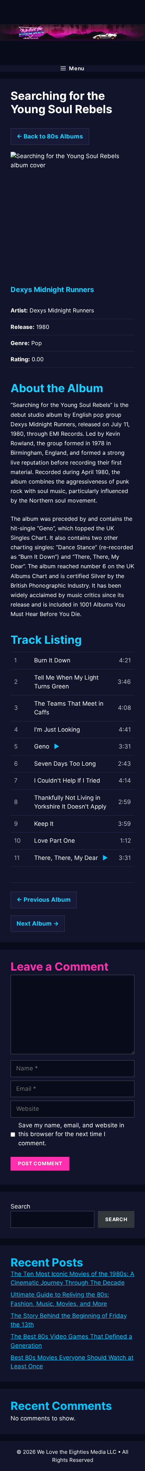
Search (20, 1206)
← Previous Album (44, 899)
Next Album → (38, 923)
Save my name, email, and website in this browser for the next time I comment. (71, 1134)
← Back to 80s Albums (50, 136)
